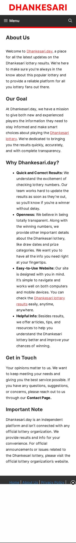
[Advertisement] (38, 512)
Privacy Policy (52, 482)
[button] (70, 21)
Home (14, 482)
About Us (30, 482)
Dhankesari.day (39, 51)
